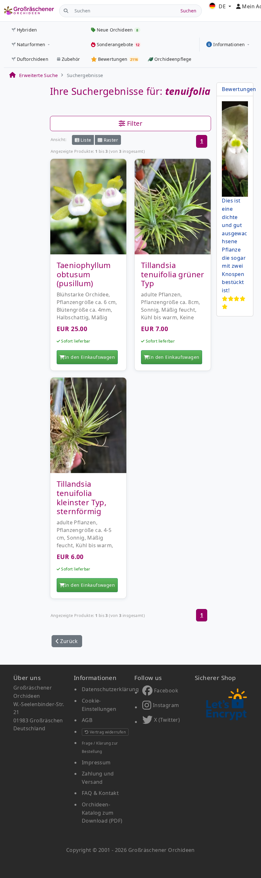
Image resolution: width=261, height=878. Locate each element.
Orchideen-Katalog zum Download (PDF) (102, 812)
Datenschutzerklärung (110, 689)
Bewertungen (239, 89)
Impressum (96, 762)
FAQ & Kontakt (100, 793)
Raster (110, 140)
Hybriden (27, 30)
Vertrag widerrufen (107, 732)
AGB (87, 720)
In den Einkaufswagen (90, 357)
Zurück (68, 641)
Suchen (188, 11)
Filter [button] (133, 123)
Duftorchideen (32, 59)
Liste (85, 140)
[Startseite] (12, 75)
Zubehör (71, 59)
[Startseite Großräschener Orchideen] (29, 11)
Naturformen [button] (31, 44)
